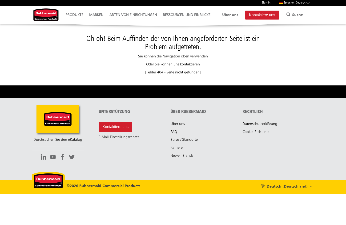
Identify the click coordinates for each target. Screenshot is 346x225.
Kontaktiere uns (262, 15)
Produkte (74, 15)
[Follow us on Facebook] (62, 158)
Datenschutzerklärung (259, 124)
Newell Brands (181, 156)
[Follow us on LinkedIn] (43, 158)
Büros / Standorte (184, 140)
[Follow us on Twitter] (72, 158)
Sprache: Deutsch (295, 2)
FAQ (173, 132)
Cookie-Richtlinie (255, 132)
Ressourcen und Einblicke (186, 15)
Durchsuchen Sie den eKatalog (57, 140)
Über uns (230, 15)
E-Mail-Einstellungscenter (119, 137)
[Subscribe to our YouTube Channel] (53, 158)
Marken (96, 15)
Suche (297, 15)
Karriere (176, 148)
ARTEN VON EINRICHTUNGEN (133, 15)
